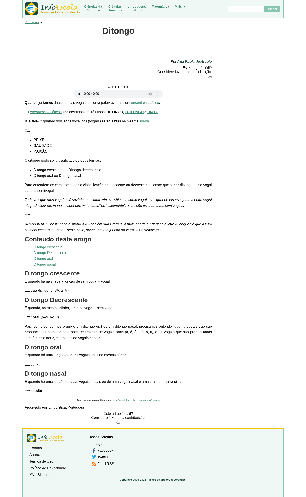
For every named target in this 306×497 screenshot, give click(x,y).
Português (32, 22)
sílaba (144, 121)
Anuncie (36, 455)
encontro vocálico (145, 103)
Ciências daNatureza (93, 8)
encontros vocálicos (46, 112)
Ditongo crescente (48, 247)
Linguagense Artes (137, 8)
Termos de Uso (41, 461)
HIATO (152, 112)
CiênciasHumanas (115, 8)
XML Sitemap (40, 475)
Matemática (160, 6)
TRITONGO (134, 112)
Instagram (98, 444)
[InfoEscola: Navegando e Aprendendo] (52, 9)
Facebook (105, 450)
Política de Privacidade (47, 468)
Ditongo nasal (45, 264)
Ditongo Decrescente (50, 253)
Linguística (57, 407)
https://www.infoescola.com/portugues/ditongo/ (136, 400)
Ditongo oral (43, 258)
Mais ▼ (180, 6)
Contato (35, 448)
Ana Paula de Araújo (194, 61)
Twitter (102, 457)
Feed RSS (105, 464)
